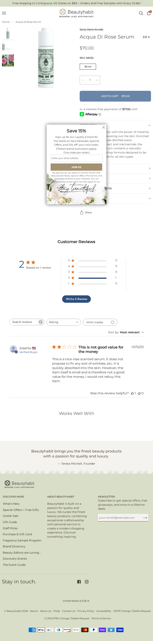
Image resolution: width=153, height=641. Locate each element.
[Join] (142, 517)
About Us (45, 610)
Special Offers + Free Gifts (21, 509)
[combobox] (63, 322)
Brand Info (88, 198)
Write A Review (76, 299)
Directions (87, 178)
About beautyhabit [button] (60, 496)
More (83, 168)
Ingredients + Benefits (96, 188)
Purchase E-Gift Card (17, 534)
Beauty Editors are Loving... (22, 552)
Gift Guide (10, 522)
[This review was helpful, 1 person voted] (132, 393)
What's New (11, 503)
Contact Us (69, 610)
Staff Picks (10, 528)
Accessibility (103, 610)
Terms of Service (101, 618)
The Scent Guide (14, 564)
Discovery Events (15, 558)
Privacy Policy (85, 610)
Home (6, 21)
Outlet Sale (10, 515)
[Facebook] (79, 582)
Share (88, 212)
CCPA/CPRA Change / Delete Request (66, 618)
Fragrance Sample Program (22, 540)
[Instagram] (86, 582)
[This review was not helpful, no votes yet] (139, 393)
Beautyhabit (14, 610)
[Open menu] (6, 13)
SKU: (87, 57)
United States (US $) (74, 600)
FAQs (56, 610)
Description (88, 125)
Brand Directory (14, 546)
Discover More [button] (13, 496)
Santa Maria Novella (91, 29)
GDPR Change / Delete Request (132, 610)
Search (34, 610)
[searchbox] (23, 322)
